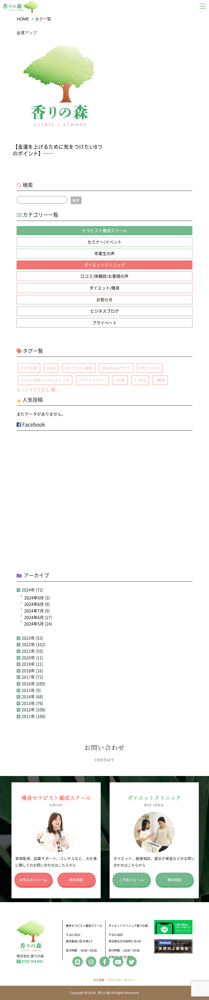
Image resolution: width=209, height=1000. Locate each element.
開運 (161, 380)
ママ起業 (30, 367)
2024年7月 (34, 611)
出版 (121, 380)
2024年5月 (34, 624)
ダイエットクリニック (104, 265)
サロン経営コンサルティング (46, 380)
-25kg (141, 380)
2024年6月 (34, 617)
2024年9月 (34, 598)
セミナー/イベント (104, 242)
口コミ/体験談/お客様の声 (104, 276)
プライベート (104, 323)
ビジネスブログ (104, 311)
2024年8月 (34, 604)
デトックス (151, 367)
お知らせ (104, 299)
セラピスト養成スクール (104, 230)
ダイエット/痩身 (104, 288)
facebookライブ (117, 367)
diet (52, 367)
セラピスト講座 (79, 367)
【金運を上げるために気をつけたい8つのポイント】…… (57, 150)
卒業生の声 (104, 253)
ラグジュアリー (93, 380)
